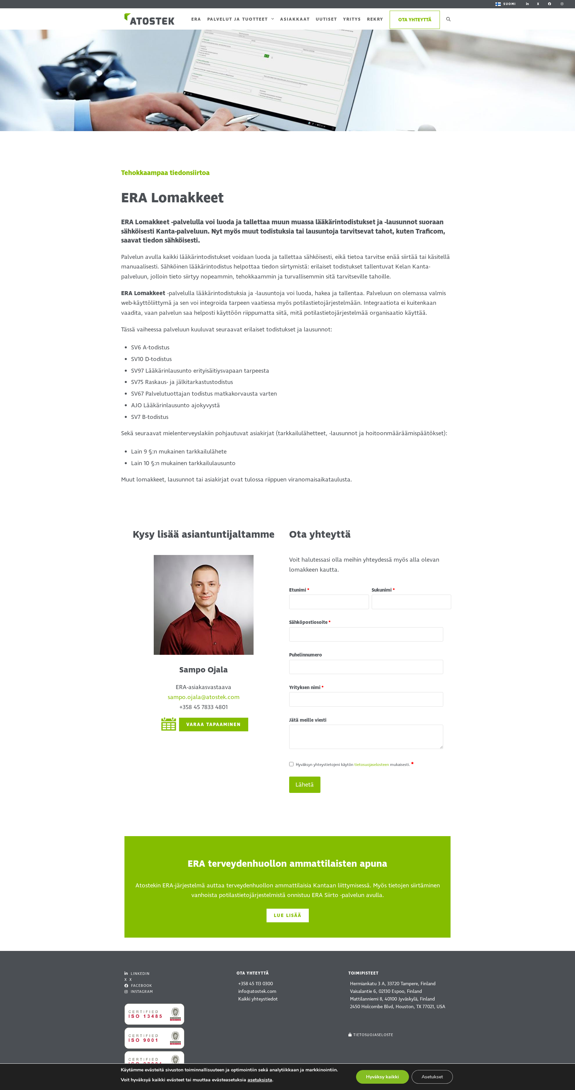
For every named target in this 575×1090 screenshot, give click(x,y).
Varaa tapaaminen (213, 724)
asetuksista (260, 1080)
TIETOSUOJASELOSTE (373, 1034)
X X (128, 979)
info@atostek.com (257, 991)
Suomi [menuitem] (509, 4)
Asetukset (432, 1077)
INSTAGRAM (141, 991)
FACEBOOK (141, 985)
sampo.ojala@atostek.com (204, 697)
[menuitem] (505, 4)
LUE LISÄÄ (287, 915)
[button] (448, 19)
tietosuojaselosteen (371, 765)
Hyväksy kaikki (382, 1077)
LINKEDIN (139, 973)
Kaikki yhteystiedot (258, 999)
